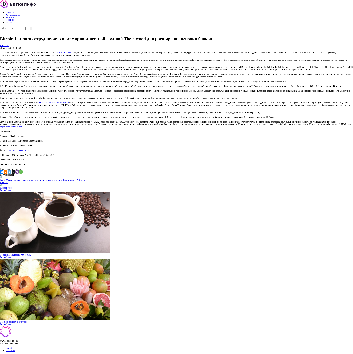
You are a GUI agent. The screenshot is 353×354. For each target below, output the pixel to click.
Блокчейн (10, 17)
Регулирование (13, 15)
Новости (10, 12)
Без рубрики (6, 190)
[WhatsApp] (21, 172)
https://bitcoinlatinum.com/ (11, 127)
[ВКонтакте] (1, 172)
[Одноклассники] (5, 172)
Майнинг (10, 20)
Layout (9, 348)
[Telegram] (9, 172)
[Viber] (17, 172)
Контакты (10, 350)
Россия (9, 22)
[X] (13, 172)
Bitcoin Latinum (64, 53)
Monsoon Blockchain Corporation (54, 103)
